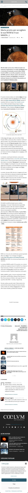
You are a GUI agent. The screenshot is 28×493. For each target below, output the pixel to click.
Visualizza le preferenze (14, 487)
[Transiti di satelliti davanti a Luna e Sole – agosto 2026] (3, 367)
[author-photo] (14, 337)
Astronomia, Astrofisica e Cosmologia (15, 440)
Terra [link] (25, 174)
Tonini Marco (8, 382)
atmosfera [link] (15, 76)
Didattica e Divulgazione (13, 451)
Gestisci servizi (14, 476)
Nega (14, 484)
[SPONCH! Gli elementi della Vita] (3, 362)
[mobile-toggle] (2, 2)
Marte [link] (21, 97)
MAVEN (21, 316)
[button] (26, 463)
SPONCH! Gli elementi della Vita (13, 361)
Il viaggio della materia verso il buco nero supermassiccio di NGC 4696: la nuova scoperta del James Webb (16, 371)
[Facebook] (2, 319)
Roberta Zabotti (5, 37)
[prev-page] (13, 376)
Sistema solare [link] (13, 79)
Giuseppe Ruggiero (9, 398)
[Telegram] (22, 319)
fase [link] (5, 138)
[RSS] (9, 427)
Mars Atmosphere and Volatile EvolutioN (14, 257)
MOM (24, 316)
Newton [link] (24, 150)
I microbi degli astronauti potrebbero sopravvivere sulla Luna (16, 357)
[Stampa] (18, 319)
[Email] (15, 319)
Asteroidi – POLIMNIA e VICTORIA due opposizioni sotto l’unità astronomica (21, 328)
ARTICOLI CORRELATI (9, 348)
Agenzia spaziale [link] (14, 143)
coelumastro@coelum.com (16, 424)
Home (2, 5)
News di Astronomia (7, 5)
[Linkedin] (12, 319)
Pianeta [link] (22, 69)
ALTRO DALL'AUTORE (19, 348)
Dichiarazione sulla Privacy (16, 491)
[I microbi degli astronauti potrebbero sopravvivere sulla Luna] (3, 358)
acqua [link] (2, 216)
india (5, 316)
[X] (5, 319)
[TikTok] (18, 427)
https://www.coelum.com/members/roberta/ (14, 343)
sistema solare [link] (9, 169)
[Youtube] (24, 427)
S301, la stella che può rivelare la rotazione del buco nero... (17, 437)
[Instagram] (6, 427)
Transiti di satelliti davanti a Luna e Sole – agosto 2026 (17, 366)
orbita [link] (17, 107)
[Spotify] (12, 427)
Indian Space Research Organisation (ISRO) (13, 105)
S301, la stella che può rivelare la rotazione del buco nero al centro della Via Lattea (16, 352)
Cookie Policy (8, 491)
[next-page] (15, 376)
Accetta (14, 480)
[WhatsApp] (8, 319)
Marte (17, 316)
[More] (25, 319)
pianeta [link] (6, 79)
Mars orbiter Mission (11, 316)
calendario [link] (15, 98)
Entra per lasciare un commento (11, 394)
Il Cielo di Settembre (6, 326)
